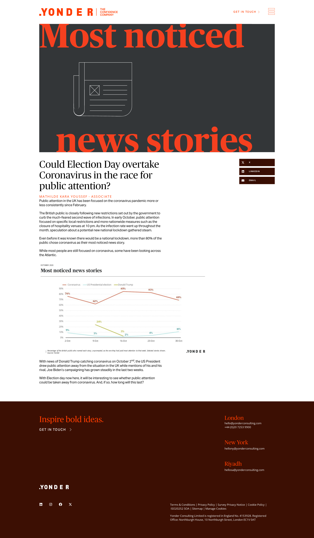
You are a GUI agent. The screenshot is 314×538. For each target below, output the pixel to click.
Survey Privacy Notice (231, 504)
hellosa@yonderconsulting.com (244, 470)
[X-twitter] (70, 504)
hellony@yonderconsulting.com (245, 448)
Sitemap (197, 508)
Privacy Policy (206, 504)
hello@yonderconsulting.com (243, 423)
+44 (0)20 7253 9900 (238, 427)
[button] (257, 162)
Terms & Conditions (182, 504)
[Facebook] (60, 504)
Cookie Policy (256, 504)
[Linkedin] (41, 504)
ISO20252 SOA (180, 508)
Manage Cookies (215, 508)
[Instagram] (50, 504)
